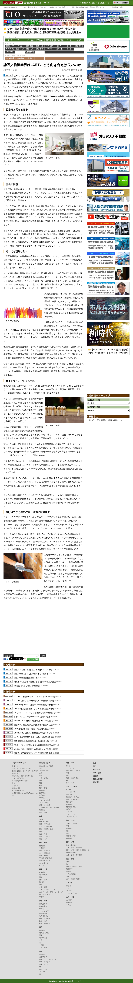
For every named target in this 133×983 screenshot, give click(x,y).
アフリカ (42, 971)
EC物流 (42, 797)
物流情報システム (72, 797)
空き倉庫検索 (10, 58)
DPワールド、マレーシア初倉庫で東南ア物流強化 (34, 712)
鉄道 (40, 785)
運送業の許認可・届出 (74, 866)
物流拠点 (49, 40)
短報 (94, 766)
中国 (69, 40)
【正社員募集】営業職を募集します (109, 420)
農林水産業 (43, 874)
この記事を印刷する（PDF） (73, 70)
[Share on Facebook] (5, 658)
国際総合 (42, 954)
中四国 (41, 945)
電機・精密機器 (44, 824)
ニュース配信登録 (18, 778)
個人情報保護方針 (18, 790)
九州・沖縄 (43, 947)
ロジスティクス (10, 46)
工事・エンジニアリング (47, 889)
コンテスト (70, 890)
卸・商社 (42, 882)
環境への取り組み (72, 778)
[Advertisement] (44, 630)
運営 (13, 783)
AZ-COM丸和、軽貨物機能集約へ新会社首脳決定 (34, 700)
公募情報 (69, 902)
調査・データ (20, 49)
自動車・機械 (44, 821)
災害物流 (42, 793)
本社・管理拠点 (44, 853)
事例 (67, 826)
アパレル (40, 40)
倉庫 (40, 773)
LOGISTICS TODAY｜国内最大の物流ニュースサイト (13, 3)
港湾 (40, 775)
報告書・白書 (71, 836)
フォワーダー (44, 770)
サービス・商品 (10, 49)
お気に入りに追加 (88, 3)
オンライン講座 (20, 58)
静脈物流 (42, 790)
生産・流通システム (73, 799)
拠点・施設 (30, 46)
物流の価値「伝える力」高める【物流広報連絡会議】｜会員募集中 (44, 32)
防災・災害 (70, 782)
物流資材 (69, 802)
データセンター (44, 860)
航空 (40, 783)
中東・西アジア (44, 964)
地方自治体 (43, 913)
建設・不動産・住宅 (46, 829)
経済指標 (69, 828)
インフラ (42, 865)
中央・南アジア (44, 962)
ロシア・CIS (43, 969)
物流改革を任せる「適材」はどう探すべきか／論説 (35, 681)
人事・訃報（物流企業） (74, 847)
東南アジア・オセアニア (47, 959)
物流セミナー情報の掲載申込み (73, 7)
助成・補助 (43, 921)
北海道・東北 (44, 933)
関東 (40, 935)
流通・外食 (43, 834)
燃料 (67, 775)
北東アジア (43, 957)
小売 (40, 884)
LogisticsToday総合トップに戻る (15, 7)
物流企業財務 (71, 845)
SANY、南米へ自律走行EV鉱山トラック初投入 (33, 748)
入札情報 (69, 900)
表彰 (67, 876)
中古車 (41, 897)
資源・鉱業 (43, 879)
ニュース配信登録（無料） (114, 7)
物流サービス (71, 794)
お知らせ (15, 766)
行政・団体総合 (44, 923)
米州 (40, 974)
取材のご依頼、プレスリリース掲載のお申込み (44, 7)
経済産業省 (43, 906)
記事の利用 (16, 788)
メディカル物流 (44, 800)
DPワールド (79, 49)
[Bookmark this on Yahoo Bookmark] (25, 658)
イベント (49, 49)
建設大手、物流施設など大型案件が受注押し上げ (34, 724)
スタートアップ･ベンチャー (49, 807)
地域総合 (42, 930)
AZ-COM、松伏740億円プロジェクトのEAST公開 (34, 696)
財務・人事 (30, 49)
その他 (68, 905)
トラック (69, 811)
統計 (67, 831)
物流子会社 (43, 788)
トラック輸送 (59, 40)
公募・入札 (59, 49)
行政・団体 (49, 46)
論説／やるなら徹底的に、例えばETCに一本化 (33, 669)
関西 (40, 942)
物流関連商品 (71, 807)
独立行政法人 (44, 916)
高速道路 (40, 52)
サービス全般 (71, 792)
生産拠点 (42, 848)
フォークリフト (71, 816)
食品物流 (42, 795)
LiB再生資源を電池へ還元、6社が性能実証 (31, 728)
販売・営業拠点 (44, 850)
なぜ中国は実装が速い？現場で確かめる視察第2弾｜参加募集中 (42, 28)
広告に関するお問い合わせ (94, 7)
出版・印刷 (43, 839)
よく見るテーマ (103, 3)
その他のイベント (72, 893)
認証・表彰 (40, 49)
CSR (68, 766)
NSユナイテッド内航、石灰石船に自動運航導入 (33, 744)
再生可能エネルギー (73, 770)
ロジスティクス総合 (46, 766)
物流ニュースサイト (77, 981)
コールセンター (44, 863)
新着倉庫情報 (30, 52)
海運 (40, 780)
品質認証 (69, 871)
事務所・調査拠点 (45, 858)
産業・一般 (40, 46)
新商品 (68, 809)
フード (20, 40)
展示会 (68, 885)
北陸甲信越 (43, 937)
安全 (67, 773)
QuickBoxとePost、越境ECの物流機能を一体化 (33, 704)
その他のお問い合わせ (20, 780)
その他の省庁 (44, 911)
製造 (40, 877)
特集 (30, 58)
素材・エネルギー (45, 826)
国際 (69, 46)
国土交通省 (43, 903)
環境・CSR (79, 46)
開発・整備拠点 (44, 855)
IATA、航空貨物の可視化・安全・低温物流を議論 (34, 736)
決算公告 (15, 785)
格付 (67, 864)
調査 (67, 833)
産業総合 (42, 872)
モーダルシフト (71, 768)
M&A (79, 40)
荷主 (20, 46)
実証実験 (69, 838)
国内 (59, 46)
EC (10, 40)
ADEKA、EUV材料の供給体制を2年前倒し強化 (33, 720)
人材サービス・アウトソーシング (51, 892)
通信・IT (42, 831)
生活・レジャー (44, 836)
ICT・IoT (69, 789)
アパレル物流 (44, 802)
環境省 (41, 908)
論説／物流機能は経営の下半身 (26, 677)
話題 (69, 49)
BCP (67, 780)
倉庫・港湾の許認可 (73, 879)
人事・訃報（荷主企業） (74, 855)
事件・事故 (10, 52)
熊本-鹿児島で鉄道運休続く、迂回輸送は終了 (32, 740)
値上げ (20, 52)
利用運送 (42, 810)
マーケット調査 (71, 823)
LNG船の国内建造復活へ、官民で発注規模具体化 (34, 708)
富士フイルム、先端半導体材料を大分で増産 (32, 716)
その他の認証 (71, 874)
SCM (41, 819)
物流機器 (69, 804)
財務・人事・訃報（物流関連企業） (78, 850)
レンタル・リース (45, 894)
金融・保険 (43, 887)
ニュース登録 (33, 659)
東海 (40, 940)
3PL (40, 768)
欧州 (40, 966)
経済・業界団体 (44, 918)
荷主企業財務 (71, 852)
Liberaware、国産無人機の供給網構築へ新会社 (33, 732)
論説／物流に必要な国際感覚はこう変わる (31, 673)
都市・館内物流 (44, 805)
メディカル (30, 40)
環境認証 (69, 869)
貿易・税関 (43, 812)
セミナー (69, 888)
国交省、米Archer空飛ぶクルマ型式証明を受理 (33, 752)
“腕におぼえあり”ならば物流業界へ (28, 685)
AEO (67, 862)
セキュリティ (71, 814)
